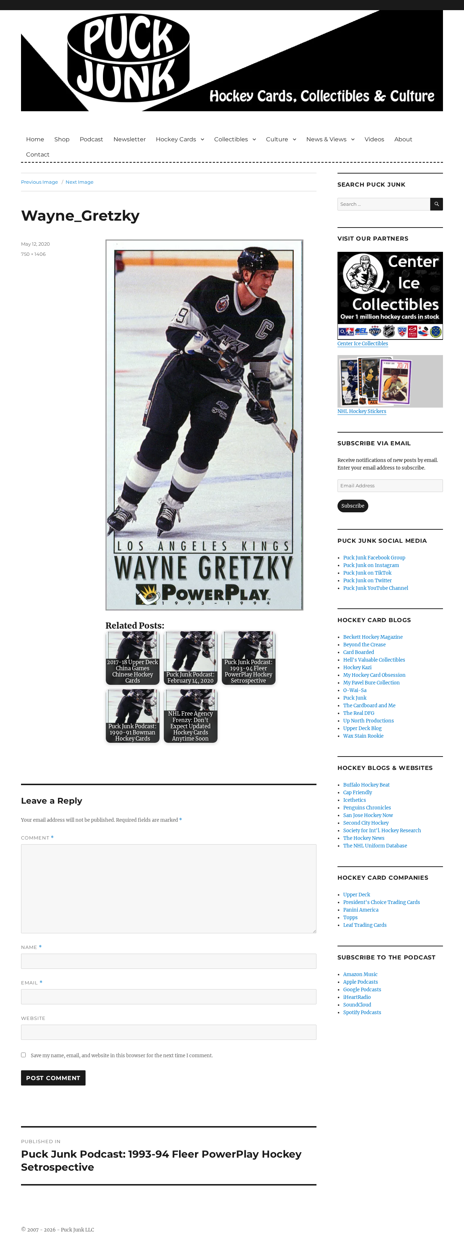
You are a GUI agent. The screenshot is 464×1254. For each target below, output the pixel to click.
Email (32, 983)
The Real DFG (358, 713)
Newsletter (129, 139)
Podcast (91, 139)
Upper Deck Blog (362, 728)
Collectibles (231, 139)
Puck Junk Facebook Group (374, 558)
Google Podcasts (362, 990)
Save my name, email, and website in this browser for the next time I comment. (122, 1056)
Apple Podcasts (360, 982)
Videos (374, 139)
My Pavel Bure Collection (371, 683)
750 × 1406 (33, 254)
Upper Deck (356, 895)
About (403, 139)
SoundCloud (357, 1005)
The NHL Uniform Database (375, 846)
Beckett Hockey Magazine (373, 637)
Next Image (80, 182)
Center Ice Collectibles (362, 343)
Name (31, 947)
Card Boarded (358, 652)
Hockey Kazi (357, 668)
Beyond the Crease (364, 645)
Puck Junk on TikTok (367, 573)
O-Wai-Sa (354, 690)
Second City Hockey (366, 823)
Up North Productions (368, 721)
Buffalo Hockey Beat (366, 785)
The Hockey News (364, 838)
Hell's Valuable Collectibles (374, 660)
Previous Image (39, 182)
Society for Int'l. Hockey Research (382, 831)
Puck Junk (354, 698)
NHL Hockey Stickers (361, 411)
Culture (277, 139)
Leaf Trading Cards (365, 925)
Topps (350, 918)
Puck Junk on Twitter (367, 581)
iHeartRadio (357, 997)
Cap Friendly (357, 793)
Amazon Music (360, 974)
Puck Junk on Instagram (371, 565)
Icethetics (354, 800)
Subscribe (352, 506)
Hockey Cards (176, 139)
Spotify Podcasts (362, 1012)
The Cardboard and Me (369, 706)
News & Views (326, 139)
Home (35, 139)
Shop (62, 139)
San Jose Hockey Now (368, 815)
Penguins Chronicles (367, 808)
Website (33, 1018)
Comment (37, 838)
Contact (38, 154)
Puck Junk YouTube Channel (375, 588)
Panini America (360, 910)
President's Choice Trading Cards (381, 902)
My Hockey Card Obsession (374, 675)
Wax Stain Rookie (363, 736)
